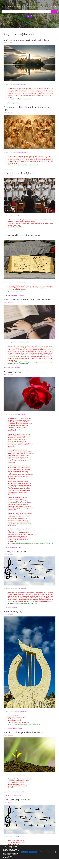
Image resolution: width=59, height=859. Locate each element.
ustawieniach (6, 857)
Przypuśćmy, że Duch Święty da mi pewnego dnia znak (27, 108)
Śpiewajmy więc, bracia (15, 551)
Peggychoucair (12, 547)
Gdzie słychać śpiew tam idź (17, 799)
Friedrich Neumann (13, 295)
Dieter (9, 607)
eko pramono (11, 795)
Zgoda (24, 852)
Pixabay (18, 103)
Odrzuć (33, 852)
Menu (29, 19)
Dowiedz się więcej (45, 852)
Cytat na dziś (8, 43)
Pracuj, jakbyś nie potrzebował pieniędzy (23, 732)
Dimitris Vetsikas (12, 728)
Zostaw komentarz (21, 84)
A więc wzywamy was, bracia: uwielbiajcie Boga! (26, 40)
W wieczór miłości (12, 371)
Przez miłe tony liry (13, 611)
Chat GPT (10, 169)
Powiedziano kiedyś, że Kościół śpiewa (22, 235)
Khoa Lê (10, 231)
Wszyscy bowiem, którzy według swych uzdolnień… (28, 299)
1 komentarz (21, 836)
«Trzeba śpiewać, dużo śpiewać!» (19, 173)
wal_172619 (11, 367)
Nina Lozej (11, 103)
